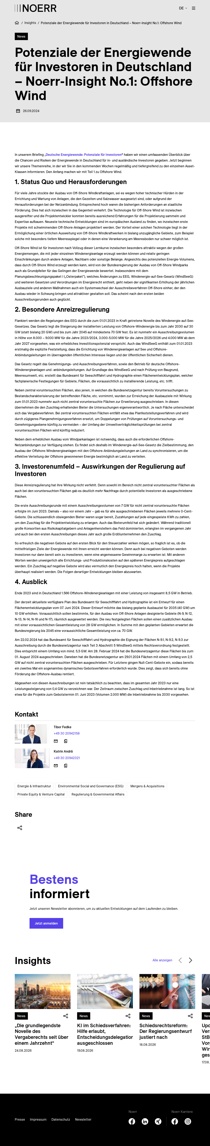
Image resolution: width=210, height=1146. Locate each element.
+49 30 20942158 (67, 733)
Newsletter (83, 1119)
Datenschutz (60, 1119)
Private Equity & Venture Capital (41, 794)
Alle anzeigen (162, 960)
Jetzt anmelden (46, 923)
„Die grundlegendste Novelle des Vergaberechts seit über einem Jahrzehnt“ (41, 1034)
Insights (30, 23)
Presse (20, 1119)
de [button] (181, 8)
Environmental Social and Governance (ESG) (90, 786)
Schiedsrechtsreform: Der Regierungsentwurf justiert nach (165, 1031)
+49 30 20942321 (67, 758)
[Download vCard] (66, 741)
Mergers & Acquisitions (147, 786)
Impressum (38, 1119)
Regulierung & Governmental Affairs (98, 794)
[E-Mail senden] (56, 741)
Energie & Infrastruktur (34, 786)
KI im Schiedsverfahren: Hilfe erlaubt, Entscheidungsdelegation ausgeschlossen (105, 1034)
